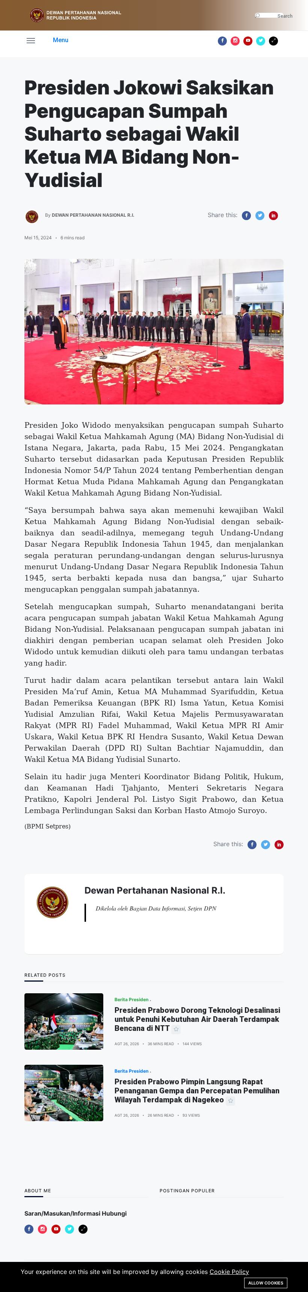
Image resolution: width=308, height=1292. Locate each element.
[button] (47, 40)
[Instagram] (235, 41)
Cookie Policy (229, 1271)
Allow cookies (265, 1283)
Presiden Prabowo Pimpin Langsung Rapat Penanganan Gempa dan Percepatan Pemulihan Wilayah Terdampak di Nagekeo (197, 1090)
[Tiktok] (273, 41)
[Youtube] (247, 41)
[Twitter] (260, 41)
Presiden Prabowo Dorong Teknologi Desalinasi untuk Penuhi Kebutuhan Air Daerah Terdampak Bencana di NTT (197, 1019)
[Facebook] (222, 41)
